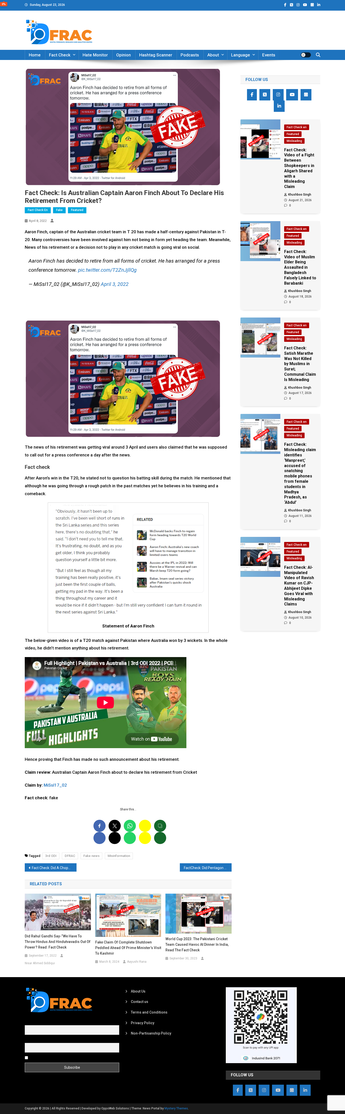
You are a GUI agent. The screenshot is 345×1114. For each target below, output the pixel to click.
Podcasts (190, 54)
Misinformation (119, 856)
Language (240, 54)
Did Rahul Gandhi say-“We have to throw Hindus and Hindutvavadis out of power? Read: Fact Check (57, 941)
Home (35, 54)
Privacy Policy (142, 1023)
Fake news (91, 856)
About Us (138, 991)
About (213, 54)
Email (29, 1040)
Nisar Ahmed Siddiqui (40, 963)
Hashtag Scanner (155, 54)
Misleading (294, 141)
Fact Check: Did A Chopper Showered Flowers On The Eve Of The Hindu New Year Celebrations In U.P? (54, 868)
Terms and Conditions (149, 1012)
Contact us (139, 1002)
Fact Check (59, 54)
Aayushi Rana (136, 961)
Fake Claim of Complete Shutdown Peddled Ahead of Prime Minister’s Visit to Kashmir (128, 947)
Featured (77, 210)
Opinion (123, 54)
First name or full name (43, 1022)
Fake (59, 210)
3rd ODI (51, 856)
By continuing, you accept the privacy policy (64, 1058)
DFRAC (70, 856)
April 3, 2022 (115, 284)
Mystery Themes (176, 1108)
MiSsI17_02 (55, 785)
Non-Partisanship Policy (151, 1033)
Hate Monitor (95, 54)
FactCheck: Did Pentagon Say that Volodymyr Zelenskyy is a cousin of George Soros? (208, 868)
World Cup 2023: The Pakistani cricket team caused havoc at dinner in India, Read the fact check (197, 944)
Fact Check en (38, 210)
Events (268, 54)
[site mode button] (306, 54)
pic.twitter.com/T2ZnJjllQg (107, 270)
